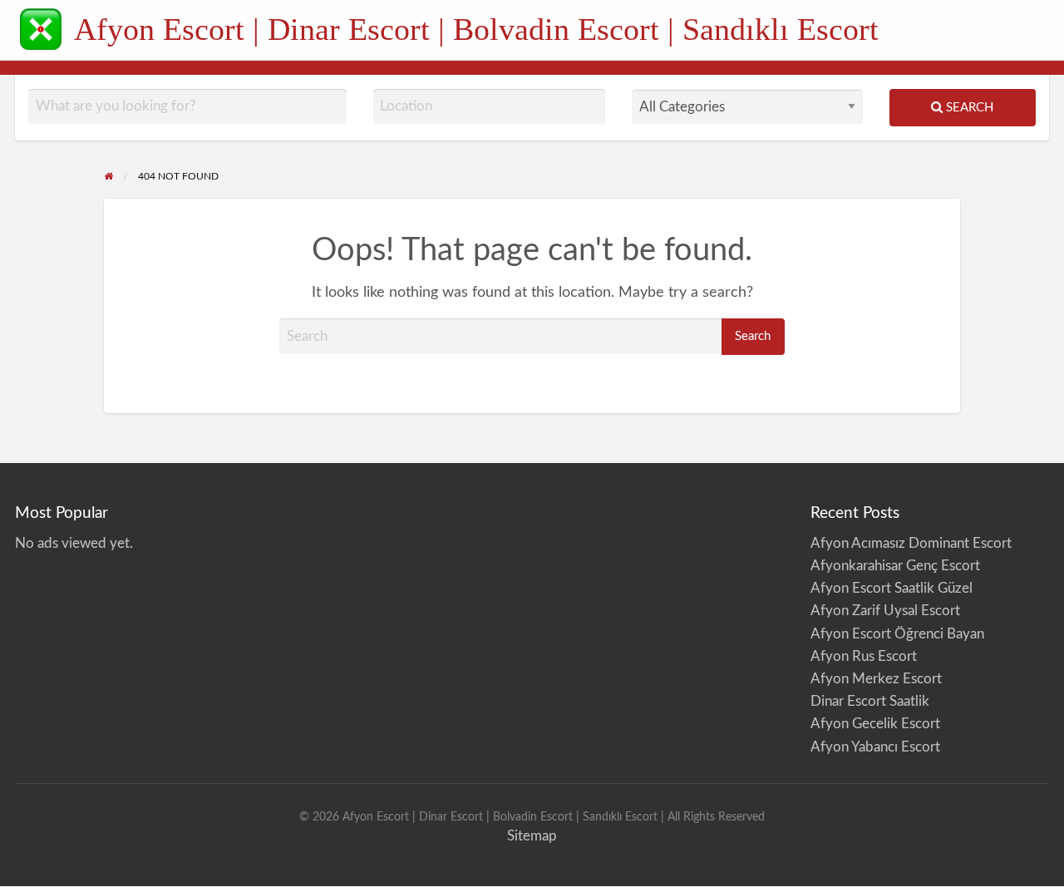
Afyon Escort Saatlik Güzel (891, 588)
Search (968, 107)
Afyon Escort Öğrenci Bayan (897, 634)
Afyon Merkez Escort (876, 679)
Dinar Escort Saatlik (869, 701)
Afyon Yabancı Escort (875, 747)
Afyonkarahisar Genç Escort (895, 566)
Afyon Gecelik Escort (875, 724)
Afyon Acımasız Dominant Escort (911, 543)
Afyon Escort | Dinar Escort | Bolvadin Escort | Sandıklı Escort (476, 29)
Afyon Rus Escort (863, 656)
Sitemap (532, 836)
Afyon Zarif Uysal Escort (885, 611)
